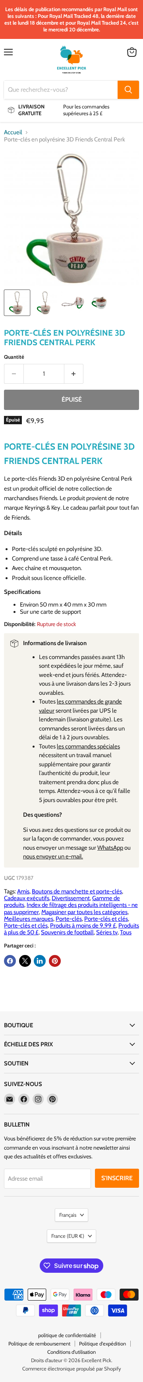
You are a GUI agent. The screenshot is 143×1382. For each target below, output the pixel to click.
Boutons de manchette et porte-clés (77, 891)
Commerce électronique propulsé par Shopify (71, 1368)
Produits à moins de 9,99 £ (83, 925)
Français (67, 1215)
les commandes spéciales (88, 746)
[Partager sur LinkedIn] (40, 961)
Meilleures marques (28, 918)
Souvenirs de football (67, 932)
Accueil (13, 132)
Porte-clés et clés (106, 918)
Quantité (14, 357)
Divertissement (71, 898)
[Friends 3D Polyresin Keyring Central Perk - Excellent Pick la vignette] (17, 302)
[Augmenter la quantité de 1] (74, 374)
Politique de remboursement (39, 1343)
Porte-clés (69, 918)
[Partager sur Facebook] (10, 961)
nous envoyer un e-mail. (53, 856)
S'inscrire (117, 1178)
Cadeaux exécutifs (26, 898)
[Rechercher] (128, 90)
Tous (125, 932)
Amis (23, 891)
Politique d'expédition (102, 1343)
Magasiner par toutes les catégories (84, 912)
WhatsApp (110, 847)
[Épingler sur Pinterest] (55, 961)
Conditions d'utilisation (71, 1352)
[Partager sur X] (25, 961)
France (67, 1236)
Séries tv (107, 932)
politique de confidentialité (67, 1335)
